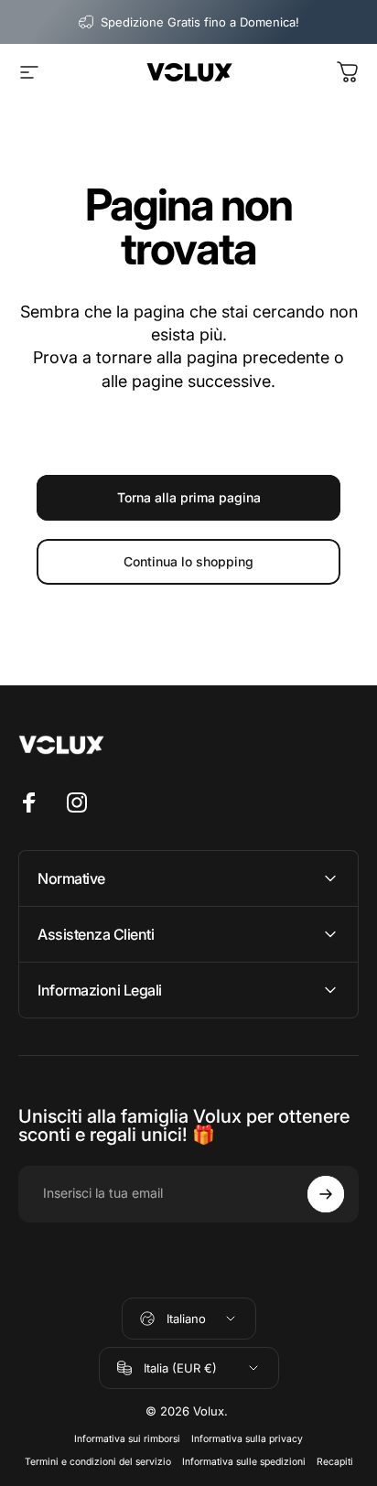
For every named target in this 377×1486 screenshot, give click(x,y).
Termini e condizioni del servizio (98, 1462)
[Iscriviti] (325, 1194)
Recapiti (335, 1462)
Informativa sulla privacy (247, 1439)
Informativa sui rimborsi (127, 1439)
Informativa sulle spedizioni (244, 1462)
